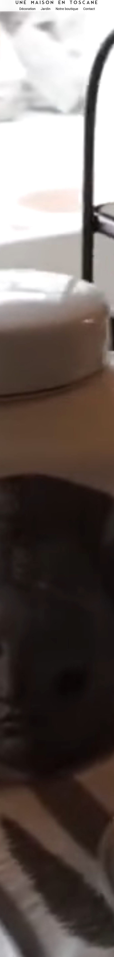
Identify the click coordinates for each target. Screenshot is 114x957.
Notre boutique (67, 9)
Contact (89, 9)
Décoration (27, 9)
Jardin (45, 9)
